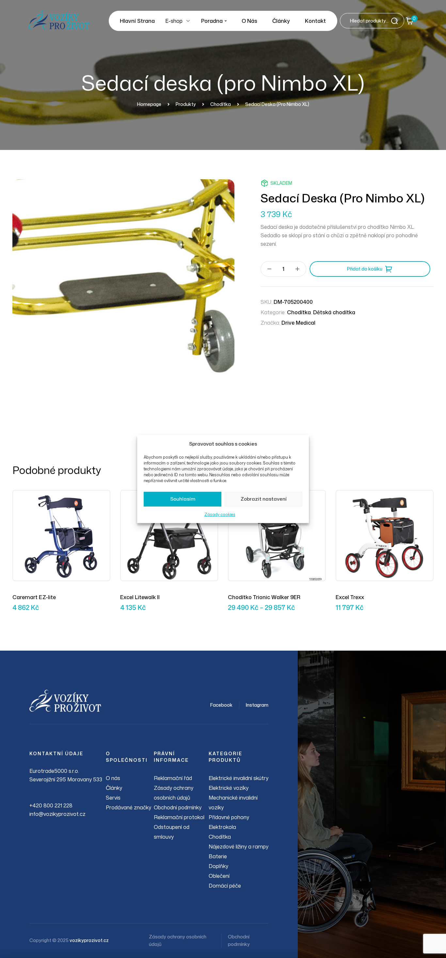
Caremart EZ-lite (34, 597)
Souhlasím (182, 498)
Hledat (396, 20)
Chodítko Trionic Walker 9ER (264, 597)
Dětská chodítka (334, 312)
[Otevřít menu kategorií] (188, 21)
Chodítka (299, 312)
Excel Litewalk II (140, 597)
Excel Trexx (350, 597)
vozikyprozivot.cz (89, 940)
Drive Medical (298, 322)
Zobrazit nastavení (264, 498)
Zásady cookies (219, 514)
